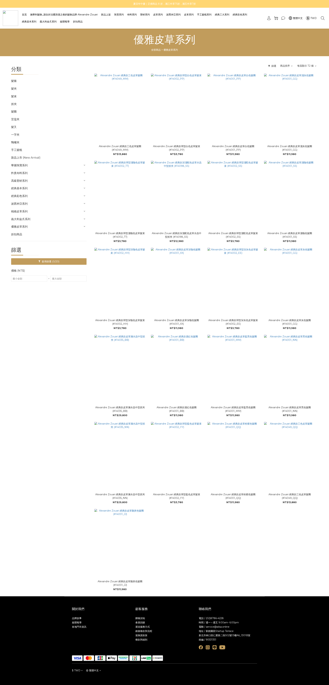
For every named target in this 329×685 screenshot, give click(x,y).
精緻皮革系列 (19, 211)
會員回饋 (140, 622)
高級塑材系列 (19, 180)
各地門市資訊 (79, 626)
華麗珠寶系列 (19, 165)
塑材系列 (145, 14)
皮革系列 (189, 14)
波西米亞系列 (173, 14)
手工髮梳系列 (204, 14)
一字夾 (15, 134)
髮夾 (14, 88)
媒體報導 (65, 21)
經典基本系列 (29, 21)
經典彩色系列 (240, 14)
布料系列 (132, 14)
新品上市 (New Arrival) (25, 157)
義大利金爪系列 (48, 21)
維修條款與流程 (143, 631)
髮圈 (14, 111)
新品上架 (106, 14)
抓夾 (14, 104)
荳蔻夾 (15, 119)
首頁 (24, 14)
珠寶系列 (119, 14)
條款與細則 (141, 639)
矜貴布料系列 (19, 173)
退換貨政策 (141, 635)
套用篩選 (50, 261)
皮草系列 (158, 14)
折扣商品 (78, 21)
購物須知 (140, 618)
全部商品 (156, 49)
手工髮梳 (16, 150)
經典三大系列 (222, 14)
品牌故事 (77, 618)
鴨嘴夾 (15, 142)
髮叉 (14, 127)
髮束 (14, 96)
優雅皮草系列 (170, 49)
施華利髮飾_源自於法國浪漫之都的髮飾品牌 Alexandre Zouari (64, 14)
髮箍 (14, 81)
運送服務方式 (142, 626)
